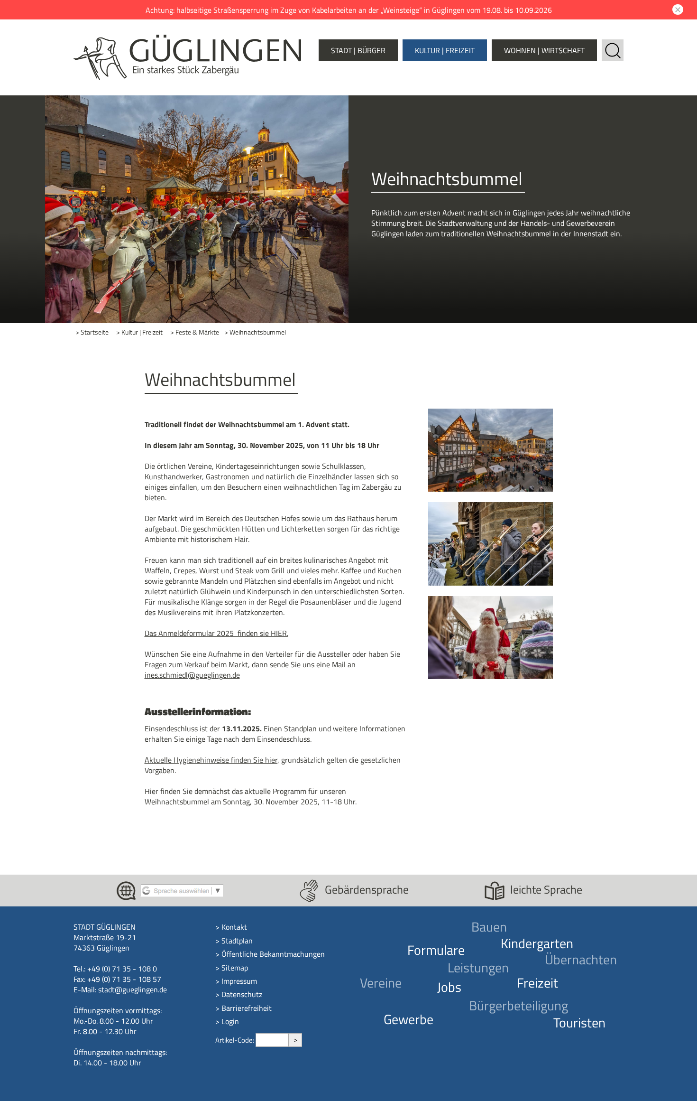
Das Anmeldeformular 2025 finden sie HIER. (216, 633)
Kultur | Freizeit (445, 50)
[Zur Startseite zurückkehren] (187, 40)
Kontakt (234, 927)
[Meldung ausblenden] (676, 9)
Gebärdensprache (367, 889)
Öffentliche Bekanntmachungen (273, 954)
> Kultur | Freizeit (139, 332)
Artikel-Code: (235, 1040)
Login (230, 1021)
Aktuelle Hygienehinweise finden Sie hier (211, 759)
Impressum (239, 981)
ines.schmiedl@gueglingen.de (192, 675)
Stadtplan (237, 940)
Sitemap (234, 967)
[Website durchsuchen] (613, 44)
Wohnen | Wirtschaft (544, 50)
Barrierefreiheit (246, 1008)
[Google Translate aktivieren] (181, 890)
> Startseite (92, 332)
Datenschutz (241, 994)
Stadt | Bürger (358, 50)
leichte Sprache (546, 889)
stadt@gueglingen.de (132, 989)
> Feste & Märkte (194, 332)
